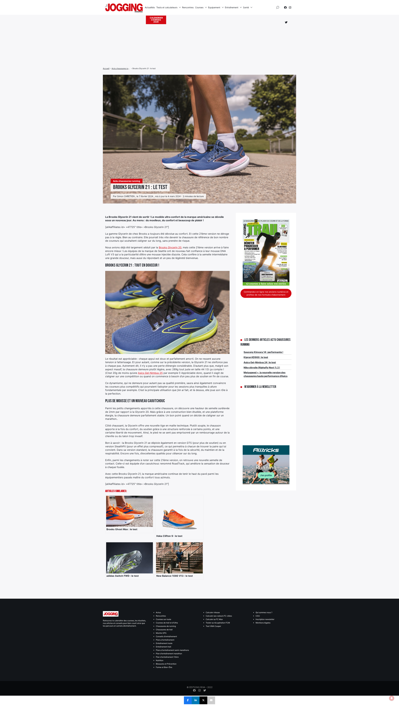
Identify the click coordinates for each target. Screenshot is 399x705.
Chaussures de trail (164, 629)
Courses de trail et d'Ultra (167, 623)
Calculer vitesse (213, 612)
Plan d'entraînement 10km (167, 657)
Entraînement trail (163, 647)
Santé (246, 7)
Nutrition (159, 660)
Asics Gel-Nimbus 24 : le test (260, 362)
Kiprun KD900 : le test (256, 357)
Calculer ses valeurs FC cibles (219, 616)
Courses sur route (163, 619)
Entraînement (231, 7)
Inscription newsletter (265, 619)
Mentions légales (263, 623)
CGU (258, 616)
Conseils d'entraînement (166, 636)
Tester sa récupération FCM (218, 623)
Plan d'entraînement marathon (169, 653)
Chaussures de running (166, 626)
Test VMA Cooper (213, 626)
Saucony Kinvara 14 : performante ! (263, 352)
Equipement (214, 7)
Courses (199, 7)
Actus (158, 612)
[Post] (203, 700)
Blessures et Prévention (166, 664)
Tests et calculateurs (166, 7)
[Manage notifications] (391, 698)
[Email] (211, 700)
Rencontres (188, 7)
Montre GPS (161, 633)
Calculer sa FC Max (214, 619)
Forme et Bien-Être (164, 667)
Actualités (150, 7)
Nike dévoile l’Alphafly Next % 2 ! (262, 367)
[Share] (188, 700)
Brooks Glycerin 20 (170, 247)
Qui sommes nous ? (264, 612)
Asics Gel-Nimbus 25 (150, 372)
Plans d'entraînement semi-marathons (172, 650)
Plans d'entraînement (165, 640)
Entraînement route (164, 643)
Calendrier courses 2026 (156, 20)
